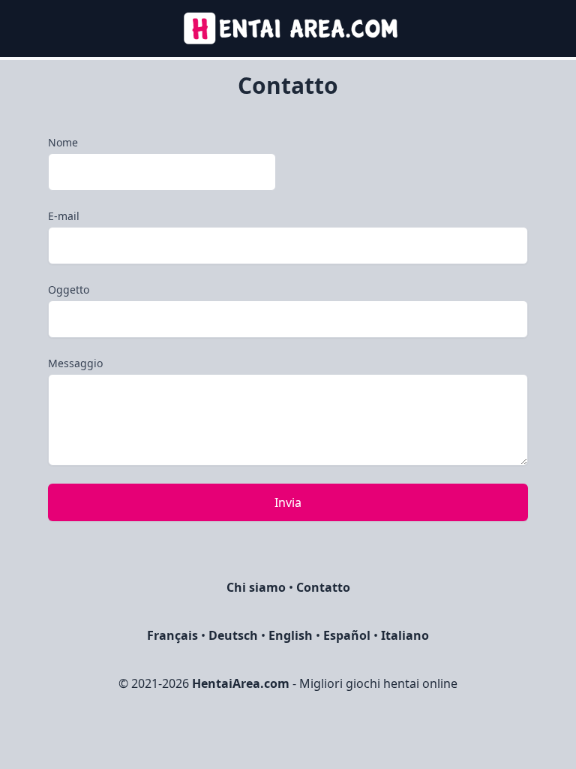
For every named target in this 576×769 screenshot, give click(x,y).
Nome (63, 142)
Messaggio (75, 363)
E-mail (64, 216)
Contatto (323, 587)
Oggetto (68, 289)
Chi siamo (256, 587)
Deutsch (233, 635)
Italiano (405, 635)
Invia (288, 502)
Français (172, 635)
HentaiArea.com (241, 683)
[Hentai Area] (288, 29)
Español (346, 635)
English (290, 635)
